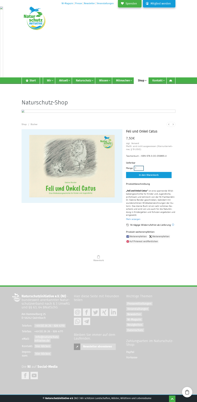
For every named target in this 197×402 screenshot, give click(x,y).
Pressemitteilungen (139, 303)
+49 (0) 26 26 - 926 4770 (49, 325)
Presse (78, 3)
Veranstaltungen (137, 309)
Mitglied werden (161, 3)
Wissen (103, 80)
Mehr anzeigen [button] (133, 219)
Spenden (131, 3)
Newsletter (134, 314)
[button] (187, 392)
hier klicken (42, 346)
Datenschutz (135, 330)
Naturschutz (83, 80)
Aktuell (63, 80)
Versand (135, 143)
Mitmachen (123, 80)
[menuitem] (169, 124)
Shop (24, 124)
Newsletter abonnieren (97, 346)
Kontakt (157, 80)
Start (33, 80)
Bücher (34, 124)
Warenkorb (98, 260)
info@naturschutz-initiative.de (46, 339)
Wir (49, 80)
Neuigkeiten (134, 325)
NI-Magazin (134, 319)
